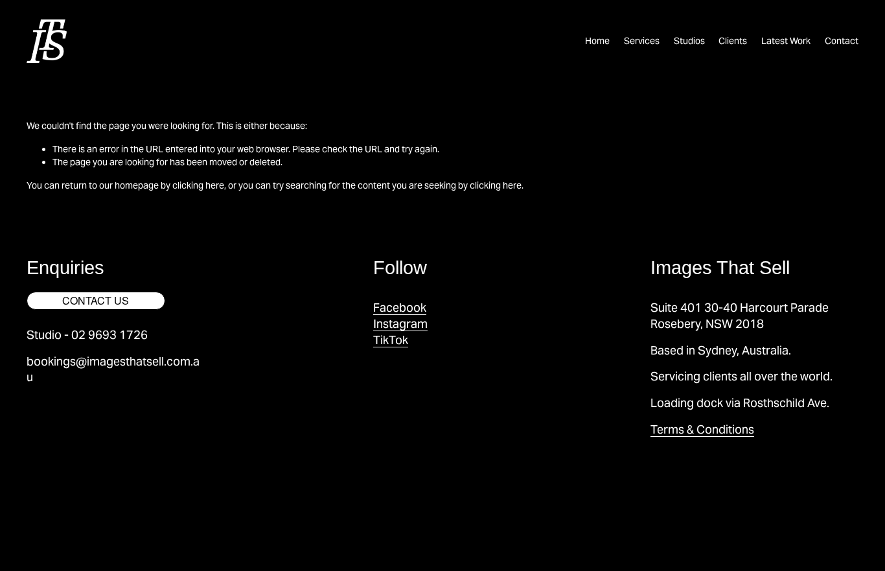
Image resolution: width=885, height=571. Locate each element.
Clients (732, 41)
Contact (841, 41)
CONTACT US (95, 300)
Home (597, 41)
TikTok (390, 339)
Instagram (400, 323)
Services (642, 41)
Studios (689, 41)
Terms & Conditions (702, 429)
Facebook (399, 307)
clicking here (198, 185)
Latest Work (785, 41)
